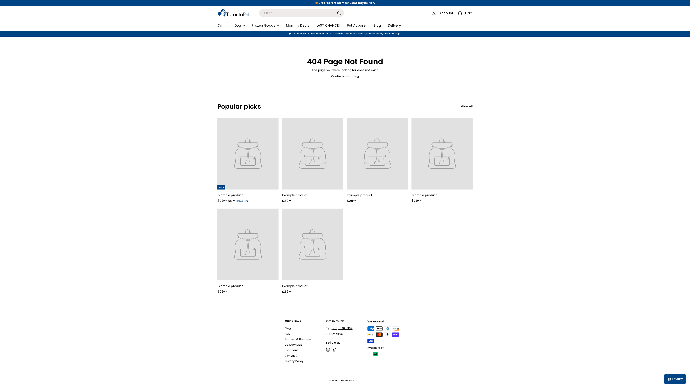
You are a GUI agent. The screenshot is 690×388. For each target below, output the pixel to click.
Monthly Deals (297, 25)
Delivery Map (293, 345)
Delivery (394, 25)
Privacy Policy (294, 361)
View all (467, 106)
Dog (238, 25)
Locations (291, 350)
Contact (291, 355)
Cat (221, 25)
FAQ (287, 334)
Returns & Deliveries (298, 339)
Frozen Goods (264, 25)
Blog (377, 25)
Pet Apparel (356, 25)
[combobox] (301, 13)
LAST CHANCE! (328, 25)
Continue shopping (345, 76)
